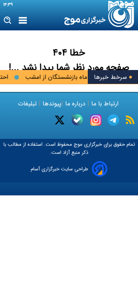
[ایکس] (59, 120)
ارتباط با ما (104, 103)
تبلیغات (28, 103)
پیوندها (51, 103)
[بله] (77, 120)
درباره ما (75, 103)
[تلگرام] (113, 120)
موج (77, 144)
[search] (8, 20)
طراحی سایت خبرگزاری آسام (59, 169)
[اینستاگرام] (96, 120)
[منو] (23, 21)
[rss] (130, 120)
